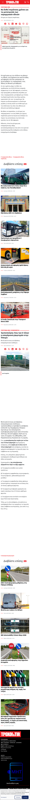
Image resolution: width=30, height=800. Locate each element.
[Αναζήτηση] (28, 2)
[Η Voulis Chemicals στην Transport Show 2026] (15, 310)
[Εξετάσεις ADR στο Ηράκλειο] (15, 204)
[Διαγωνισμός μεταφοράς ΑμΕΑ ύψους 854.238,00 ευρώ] (15, 256)
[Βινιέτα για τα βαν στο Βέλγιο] (15, 601)
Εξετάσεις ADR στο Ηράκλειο (11, 213)
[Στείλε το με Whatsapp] (27, 23)
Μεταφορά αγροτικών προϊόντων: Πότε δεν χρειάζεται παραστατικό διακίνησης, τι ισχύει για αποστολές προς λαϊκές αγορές (14, 719)
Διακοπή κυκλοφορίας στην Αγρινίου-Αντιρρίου (14, 661)
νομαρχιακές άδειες (7, 157)
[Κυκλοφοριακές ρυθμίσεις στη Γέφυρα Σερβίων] (15, 283)
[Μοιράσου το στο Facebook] (5, 23)
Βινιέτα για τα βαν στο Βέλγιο (11, 610)
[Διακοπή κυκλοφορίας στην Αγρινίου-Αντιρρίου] (15, 651)
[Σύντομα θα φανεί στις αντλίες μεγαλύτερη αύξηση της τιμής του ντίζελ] (15, 678)
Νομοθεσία (15, 330)
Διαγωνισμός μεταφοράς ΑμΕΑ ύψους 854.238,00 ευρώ (14, 266)
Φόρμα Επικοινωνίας (6, 747)
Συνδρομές (3, 749)
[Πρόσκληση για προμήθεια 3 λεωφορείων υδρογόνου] (15, 229)
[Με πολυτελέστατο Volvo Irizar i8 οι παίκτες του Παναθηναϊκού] (15, 177)
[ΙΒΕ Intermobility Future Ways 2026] (15, 626)
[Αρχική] (13, 2)
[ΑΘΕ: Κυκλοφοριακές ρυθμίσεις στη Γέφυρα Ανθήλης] (15, 574)
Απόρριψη (18, 797)
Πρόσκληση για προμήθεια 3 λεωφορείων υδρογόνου (11, 239)
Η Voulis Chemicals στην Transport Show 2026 (13, 320)
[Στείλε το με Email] (16, 23)
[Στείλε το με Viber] (23, 23)
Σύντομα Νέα (5, 7)
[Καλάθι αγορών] (25, 2)
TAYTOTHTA (4, 760)
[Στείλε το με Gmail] (19, 23)
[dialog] (15, 795)
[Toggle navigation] (3, 2)
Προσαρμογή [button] (3, 797)
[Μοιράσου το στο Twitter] (8, 23)
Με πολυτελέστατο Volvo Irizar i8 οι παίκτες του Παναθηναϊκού (14, 187)
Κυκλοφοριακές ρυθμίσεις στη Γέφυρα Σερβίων (15, 293)
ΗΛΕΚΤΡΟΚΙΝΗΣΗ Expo (6, 758)
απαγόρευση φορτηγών (8, 555)
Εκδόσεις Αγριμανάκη (6, 757)
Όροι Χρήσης (4, 751)
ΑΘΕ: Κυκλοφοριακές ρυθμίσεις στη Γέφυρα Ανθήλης (14, 584)
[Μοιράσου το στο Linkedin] (12, 23)
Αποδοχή (25, 797)
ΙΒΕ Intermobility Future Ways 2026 (13, 635)
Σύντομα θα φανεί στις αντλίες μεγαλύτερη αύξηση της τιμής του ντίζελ (13, 689)
